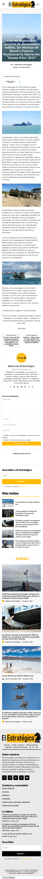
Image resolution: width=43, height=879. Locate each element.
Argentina (5, 821)
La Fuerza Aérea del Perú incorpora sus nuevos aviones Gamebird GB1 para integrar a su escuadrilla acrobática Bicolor (11, 341)
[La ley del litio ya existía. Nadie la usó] (8, 503)
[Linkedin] (18, 386)
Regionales (21, 36)
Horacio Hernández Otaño (13, 679)
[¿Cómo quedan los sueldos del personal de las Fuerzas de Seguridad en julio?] (8, 513)
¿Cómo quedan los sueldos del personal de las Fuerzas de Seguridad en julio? (25, 513)
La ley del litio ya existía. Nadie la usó (18, 676)
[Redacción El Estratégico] (21, 358)
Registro (20, 481)
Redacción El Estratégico (23, 64)
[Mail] (21, 386)
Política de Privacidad (27, 859)
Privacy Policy (24, 486)
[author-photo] (3, 601)
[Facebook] (10, 386)
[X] (29, 386)
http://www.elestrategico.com (21, 369)
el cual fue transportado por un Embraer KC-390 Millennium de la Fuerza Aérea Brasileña (20, 252)
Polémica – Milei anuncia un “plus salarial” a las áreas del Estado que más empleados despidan (31, 340)
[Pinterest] (21, 459)
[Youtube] (27, 777)
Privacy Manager (9, 877)
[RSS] (25, 386)
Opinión (4, 836)
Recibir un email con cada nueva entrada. (17, 440)
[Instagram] (14, 386)
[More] (31, 459)
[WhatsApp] (32, 386)
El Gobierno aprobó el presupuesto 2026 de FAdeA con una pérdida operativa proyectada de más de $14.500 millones (27, 523)
